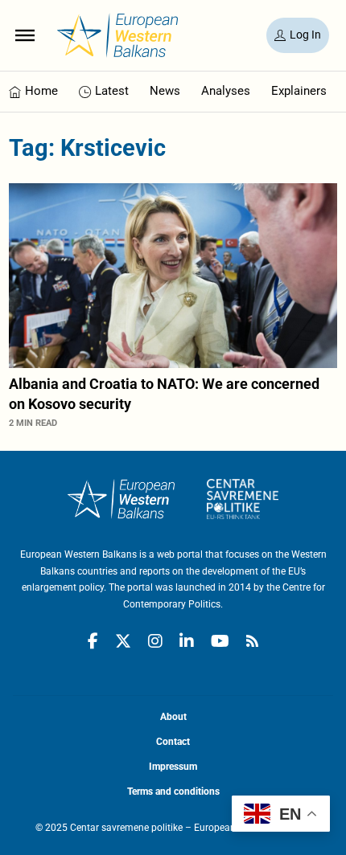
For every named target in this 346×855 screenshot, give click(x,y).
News (165, 91)
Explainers (299, 91)
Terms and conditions (173, 791)
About (173, 716)
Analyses (225, 91)
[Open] (25, 35)
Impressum (173, 766)
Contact (173, 741)
